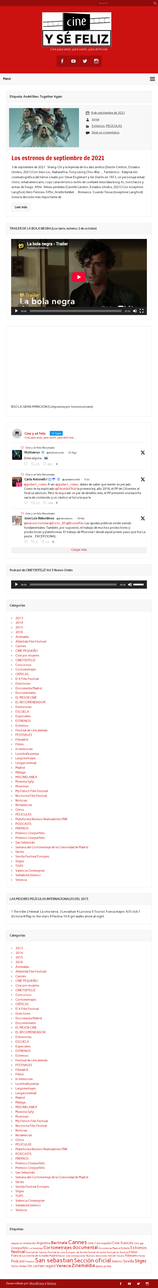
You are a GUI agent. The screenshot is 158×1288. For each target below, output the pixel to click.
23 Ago (72, 452)
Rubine (51, 1283)
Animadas (22, 637)
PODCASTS (23, 824)
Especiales (23, 716)
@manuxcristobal (36, 523)
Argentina (43, 1243)
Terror (15, 1266)
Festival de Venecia (118, 1252)
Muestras (22, 786)
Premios (30, 1261)
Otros (19, 810)
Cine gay (139, 1243)
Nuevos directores (96, 1255)
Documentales (25, 693)
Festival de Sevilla (97, 1252)
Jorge (95, 119)
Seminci (117, 1261)
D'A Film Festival (27, 679)
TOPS (19, 866)
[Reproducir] (16, 311)
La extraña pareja (27, 754)
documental (85, 1247)
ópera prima (103, 1266)
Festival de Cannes (36, 1252)
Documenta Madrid (28, 688)
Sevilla (128, 1261)
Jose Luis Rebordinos (39, 518)
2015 (19, 627)
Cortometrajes (25, 669)
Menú (7, 79)
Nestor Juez (64, 1256)
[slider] (139, 584)
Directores (22, 683)
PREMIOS (22, 828)
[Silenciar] (135, 311)
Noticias (21, 800)
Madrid (20, 768)
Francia (16, 1255)
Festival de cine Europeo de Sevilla (67, 1252)
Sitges (19, 861)
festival (18, 1251)
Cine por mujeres (27, 655)
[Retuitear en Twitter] (22, 447)
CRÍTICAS (22, 674)
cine (91, 1243)
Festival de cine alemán (31, 730)
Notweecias (23, 805)
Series (19, 852)
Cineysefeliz (19, 1248)
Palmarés (131, 1255)
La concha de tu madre (35, 1255)
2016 (19, 632)
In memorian (24, 749)
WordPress (36, 1283)
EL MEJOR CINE (26, 697)
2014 (19, 623)
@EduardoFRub (65, 489)
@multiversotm (55, 452)
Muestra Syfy (24, 781)
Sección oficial (92, 1260)
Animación (29, 1243)
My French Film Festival (31, 791)
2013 (19, 618)
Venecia (21, 880)
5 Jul (86, 479)
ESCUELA (22, 712)
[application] (79, 277)
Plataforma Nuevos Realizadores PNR (41, 819)
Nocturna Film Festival (31, 796)
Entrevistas (23, 707)
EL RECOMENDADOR (30, 702)
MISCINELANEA (26, 777)
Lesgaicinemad (25, 763)
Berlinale (59, 1242)
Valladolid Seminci (28, 875)
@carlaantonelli (71, 479)
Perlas (141, 1256)
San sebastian (54, 1260)
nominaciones (78, 1256)
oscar (112, 1255)
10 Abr (81, 518)
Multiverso (32, 452)
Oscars (120, 1255)
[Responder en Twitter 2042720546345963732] (26, 541)
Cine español (103, 1243)
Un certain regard (42, 1266)
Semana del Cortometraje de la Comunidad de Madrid (51, 847)
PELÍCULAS (114, 126)
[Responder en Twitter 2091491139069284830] (26, 463)
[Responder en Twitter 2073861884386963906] (26, 502)
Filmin (19, 744)
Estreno (125, 1248)
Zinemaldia (83, 1265)
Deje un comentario (106, 132)
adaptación (16, 1243)
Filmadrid (21, 739)
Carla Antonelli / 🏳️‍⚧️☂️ (40, 479)
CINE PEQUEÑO (26, 651)
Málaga (20, 772)
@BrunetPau (75, 523)
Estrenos (98, 126)
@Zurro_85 (57, 523)
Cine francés (122, 1243)
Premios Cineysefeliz (30, 833)
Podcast (18, 1261)
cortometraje (36, 1248)
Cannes (20, 646)
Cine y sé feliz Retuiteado (40, 447)
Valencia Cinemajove (30, 870)
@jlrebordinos (64, 518)
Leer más (21, 207)
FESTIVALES (23, 735)
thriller (23, 1266)
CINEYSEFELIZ (25, 660)
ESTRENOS (23, 721)
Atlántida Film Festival (30, 641)
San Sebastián (25, 842)
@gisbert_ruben (35, 484)
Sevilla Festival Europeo (32, 856)
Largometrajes (25, 758)
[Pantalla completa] (141, 311)
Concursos (23, 665)
